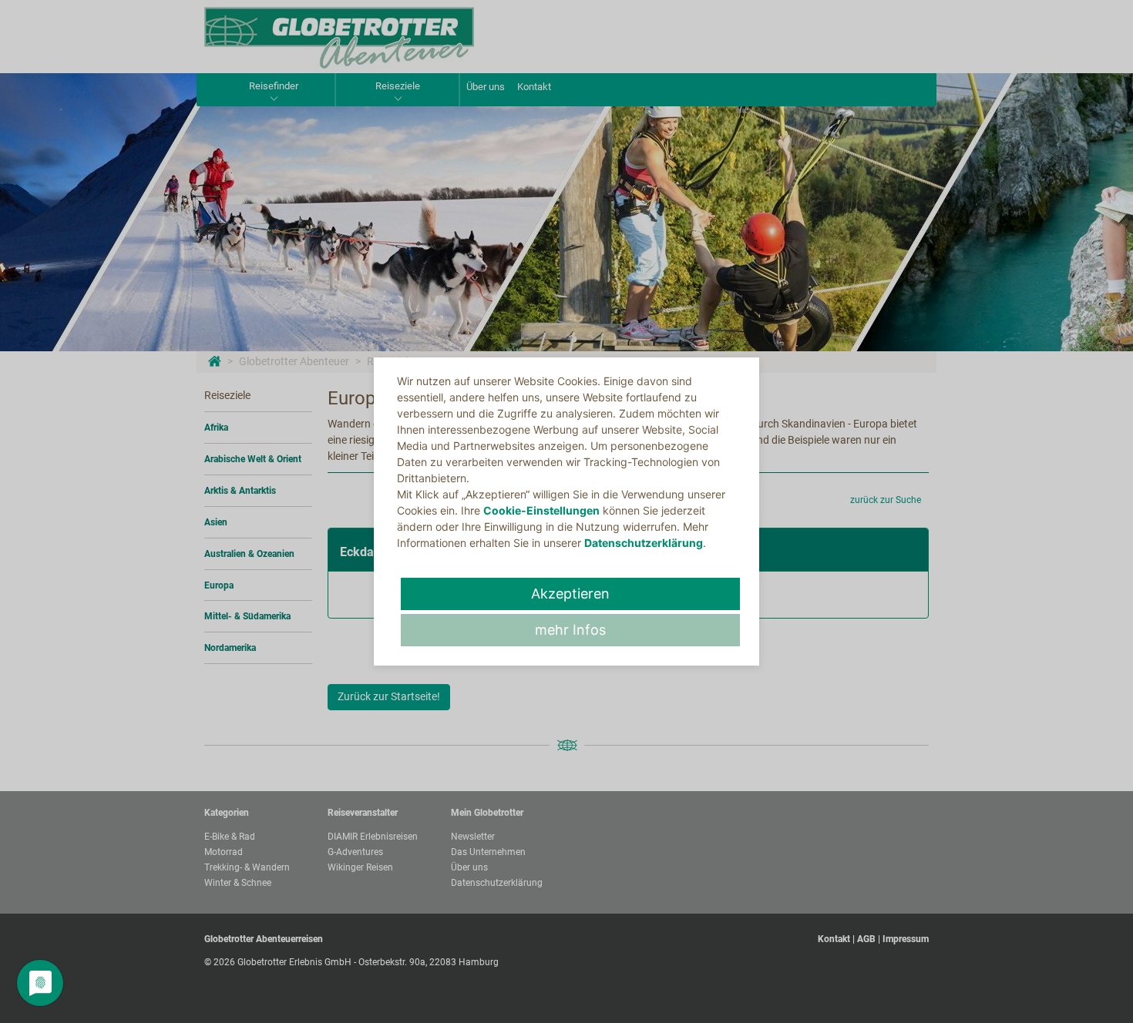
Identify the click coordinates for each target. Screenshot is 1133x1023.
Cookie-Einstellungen (541, 510)
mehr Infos (570, 630)
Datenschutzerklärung (643, 542)
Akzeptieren (570, 593)
